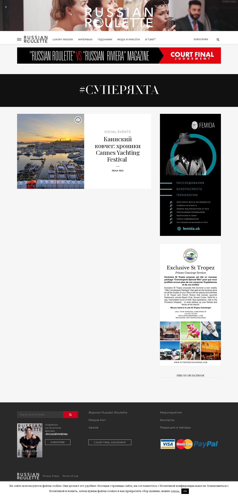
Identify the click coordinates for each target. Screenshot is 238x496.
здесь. (175, 491)
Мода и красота (128, 39)
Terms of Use (70, 476)
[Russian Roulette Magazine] (119, 17)
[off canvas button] (19, 39)
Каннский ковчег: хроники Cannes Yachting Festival (118, 149)
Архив (93, 427)
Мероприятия (171, 412)
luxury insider (63, 39)
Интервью (85, 39)
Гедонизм (105, 39)
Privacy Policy (51, 476)
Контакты (167, 420)
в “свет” (150, 39)
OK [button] (185, 491)
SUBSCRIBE (58, 442)
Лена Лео (118, 170)
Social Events (117, 132)
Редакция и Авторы (175, 427)
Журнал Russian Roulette (108, 412)
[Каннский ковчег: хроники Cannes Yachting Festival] (50, 151)
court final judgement (110, 442)
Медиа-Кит (97, 420)
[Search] (218, 39)
